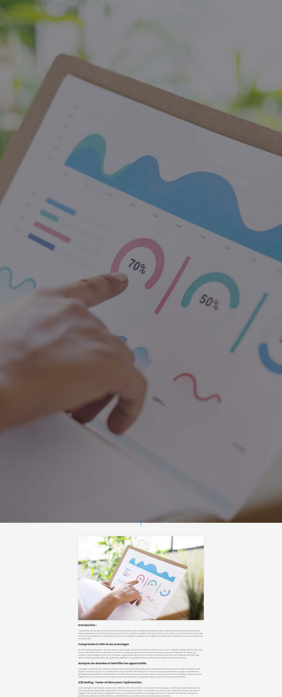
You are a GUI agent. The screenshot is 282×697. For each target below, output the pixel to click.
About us (117, 5)
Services (130, 5)
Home (104, 5)
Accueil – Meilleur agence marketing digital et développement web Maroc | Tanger (141, 305)
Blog (156, 5)
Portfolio (144, 5)
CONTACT (207, 5)
